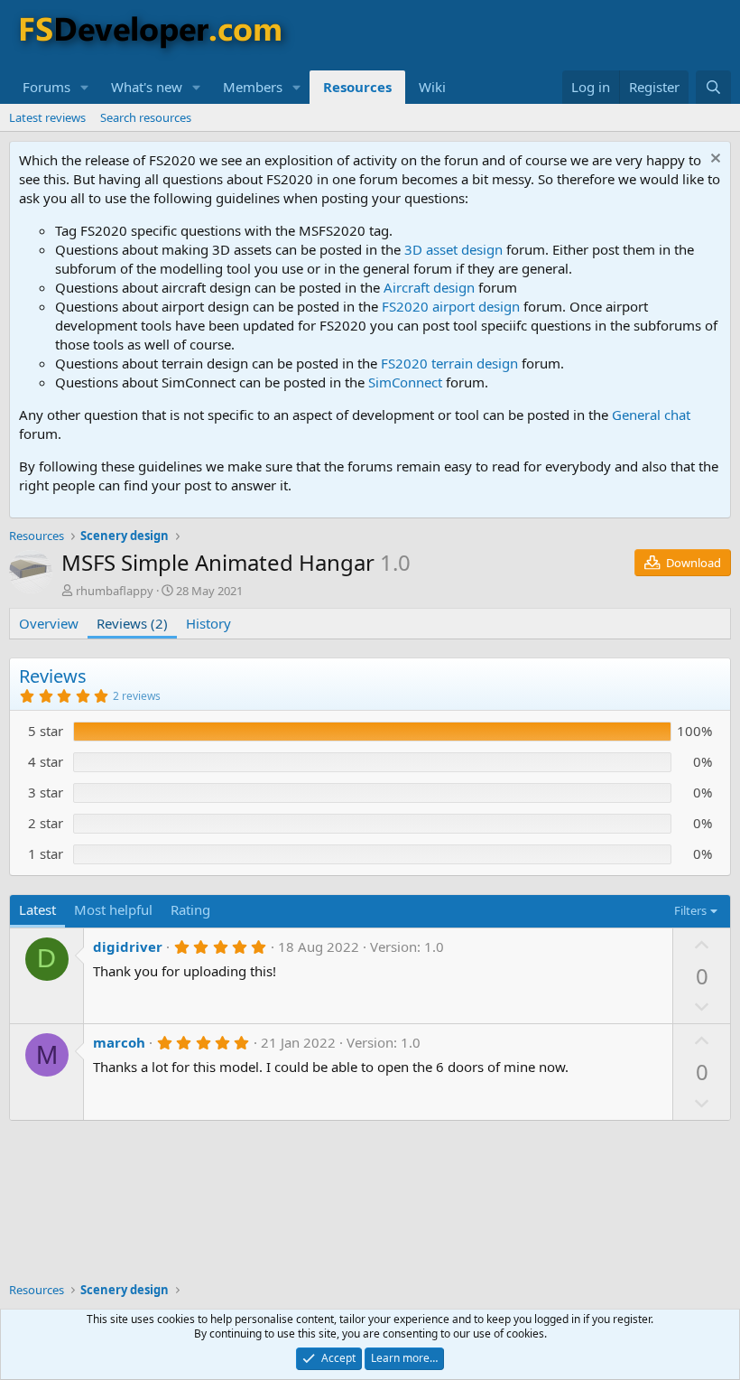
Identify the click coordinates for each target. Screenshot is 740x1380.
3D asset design (453, 249)
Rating (190, 909)
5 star (45, 731)
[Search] (713, 87)
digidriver (127, 946)
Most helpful (113, 909)
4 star (45, 761)
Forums (46, 87)
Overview (49, 623)
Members (252, 87)
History (208, 623)
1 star (45, 853)
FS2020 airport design (451, 306)
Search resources (145, 117)
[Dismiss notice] (713, 160)
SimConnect (405, 382)
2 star (45, 823)
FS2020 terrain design (449, 363)
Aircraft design (429, 287)
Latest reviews (47, 117)
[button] (84, 87)
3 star (45, 792)
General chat (651, 415)
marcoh (119, 1042)
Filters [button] (690, 910)
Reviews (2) (132, 623)
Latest (37, 909)
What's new (146, 87)
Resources (357, 87)
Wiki (432, 87)
